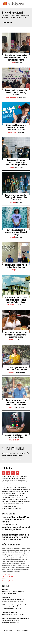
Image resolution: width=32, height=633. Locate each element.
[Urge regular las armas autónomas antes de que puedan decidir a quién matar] (16, 148)
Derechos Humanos (11, 97)
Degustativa (12, 132)
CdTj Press (19, 202)
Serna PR (22, 440)
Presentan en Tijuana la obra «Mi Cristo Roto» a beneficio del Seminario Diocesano (16, 57)
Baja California (11, 304)
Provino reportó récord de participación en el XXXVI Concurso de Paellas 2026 (16, 402)
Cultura (11, 62)
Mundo (11, 167)
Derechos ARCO (6, 575)
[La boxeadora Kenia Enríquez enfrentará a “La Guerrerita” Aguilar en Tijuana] (16, 321)
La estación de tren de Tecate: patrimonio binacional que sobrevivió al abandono (16, 299)
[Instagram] (8, 473)
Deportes (12, 339)
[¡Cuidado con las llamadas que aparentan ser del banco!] (16, 423)
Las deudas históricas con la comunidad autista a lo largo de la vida (16, 92)
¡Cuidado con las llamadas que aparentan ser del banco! (16, 436)
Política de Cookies (8, 577)
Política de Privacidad (9, 579)
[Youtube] (17, 473)
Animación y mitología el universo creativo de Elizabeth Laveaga (16, 232)
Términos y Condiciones (9, 581)
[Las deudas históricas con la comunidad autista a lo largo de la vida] (16, 79)
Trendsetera (20, 132)
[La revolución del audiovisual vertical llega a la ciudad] (16, 253)
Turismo (11, 407)
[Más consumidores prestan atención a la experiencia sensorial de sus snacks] (16, 113)
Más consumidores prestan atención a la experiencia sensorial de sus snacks (16, 127)
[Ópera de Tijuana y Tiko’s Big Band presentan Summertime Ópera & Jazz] (16, 183)
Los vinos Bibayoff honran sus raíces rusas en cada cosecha (16, 368)
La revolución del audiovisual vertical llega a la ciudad (16, 266)
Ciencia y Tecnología (13, 440)
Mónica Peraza (19, 62)
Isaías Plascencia (18, 167)
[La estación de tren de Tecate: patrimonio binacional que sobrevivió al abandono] (16, 286)
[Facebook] (3, 473)
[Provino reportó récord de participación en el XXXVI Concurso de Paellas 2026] (16, 388)
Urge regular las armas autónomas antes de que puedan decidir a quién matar (16, 162)
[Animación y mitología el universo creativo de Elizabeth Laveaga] (16, 218)
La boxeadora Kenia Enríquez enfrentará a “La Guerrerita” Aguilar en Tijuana (16, 334)
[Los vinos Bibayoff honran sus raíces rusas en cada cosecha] (16, 356)
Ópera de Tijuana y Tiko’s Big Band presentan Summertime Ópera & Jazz (16, 197)
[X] (13, 473)
